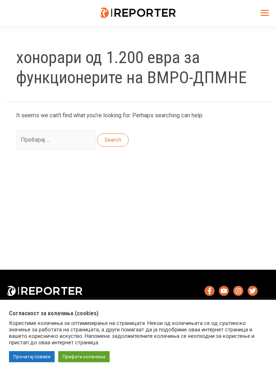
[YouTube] (224, 291)
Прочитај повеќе (31, 356)
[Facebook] (209, 291)
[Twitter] (253, 291)
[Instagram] (238, 291)
